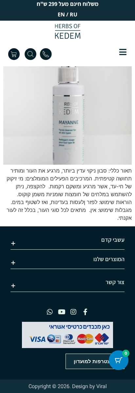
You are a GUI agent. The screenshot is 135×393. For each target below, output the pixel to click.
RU (73, 14)
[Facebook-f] (85, 312)
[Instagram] (73, 312)
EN (61, 14)
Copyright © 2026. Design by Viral (68, 386)
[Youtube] (61, 312)
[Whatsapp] (50, 312)
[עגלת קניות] (14, 54)
